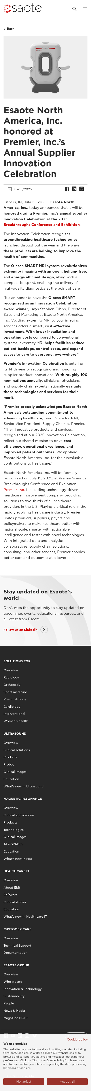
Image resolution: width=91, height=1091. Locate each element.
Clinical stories (15, 902)
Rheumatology (15, 699)
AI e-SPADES (13, 844)
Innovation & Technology (23, 989)
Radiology (11, 677)
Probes (9, 764)
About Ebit (12, 887)
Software (10, 895)
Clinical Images (15, 771)
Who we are (13, 981)
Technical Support (17, 945)
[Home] (23, 8)
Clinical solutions (17, 750)
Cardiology (12, 706)
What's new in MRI (18, 858)
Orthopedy (12, 684)
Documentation (16, 952)
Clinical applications (19, 815)
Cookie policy (77, 1039)
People (9, 1003)
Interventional (14, 713)
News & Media (14, 1010)
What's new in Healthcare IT (25, 916)
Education (11, 779)
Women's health (16, 721)
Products (10, 757)
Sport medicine (15, 692)
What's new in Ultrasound (24, 786)
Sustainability (14, 996)
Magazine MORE (16, 1018)
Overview (11, 670)
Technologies (14, 829)
